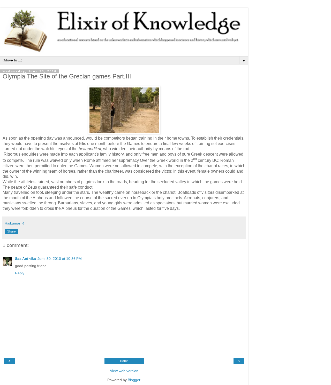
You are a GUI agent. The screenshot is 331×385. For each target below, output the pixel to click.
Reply (19, 273)
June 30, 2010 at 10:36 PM (59, 258)
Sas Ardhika (25, 258)
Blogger (134, 380)
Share (11, 231)
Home (124, 361)
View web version (124, 371)
